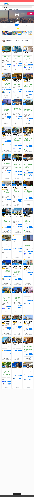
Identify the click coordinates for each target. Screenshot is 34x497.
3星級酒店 (25, 24)
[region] (17, 25)
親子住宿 (29, 24)
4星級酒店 (21, 24)
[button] (2, 4)
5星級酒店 (16, 24)
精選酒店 (3, 24)
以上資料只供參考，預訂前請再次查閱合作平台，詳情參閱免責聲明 (6, 70)
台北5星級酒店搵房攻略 (5, 43)
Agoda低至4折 (8, 24)
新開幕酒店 (12, 24)
